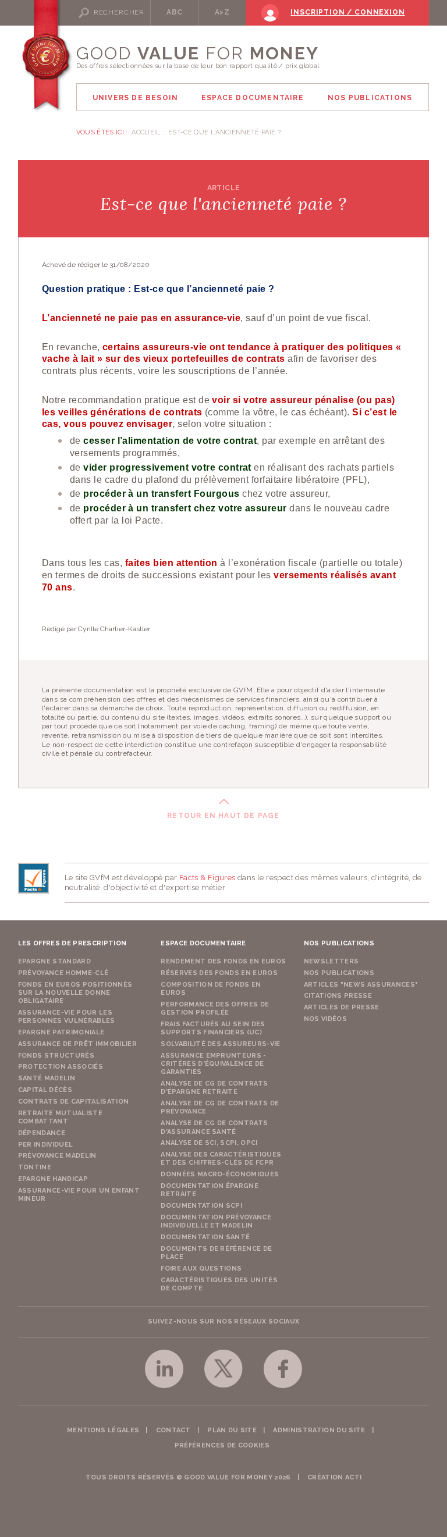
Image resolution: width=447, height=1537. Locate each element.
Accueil (146, 132)
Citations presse (338, 995)
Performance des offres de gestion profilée (215, 1008)
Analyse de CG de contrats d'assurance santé (214, 1127)
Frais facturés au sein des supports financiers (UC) (213, 1028)
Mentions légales (103, 1430)
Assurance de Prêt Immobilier (77, 1044)
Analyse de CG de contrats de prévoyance (220, 1107)
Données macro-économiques (220, 1174)
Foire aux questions (201, 1268)
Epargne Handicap (53, 1179)
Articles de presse (341, 1007)
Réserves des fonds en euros (219, 973)
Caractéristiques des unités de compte (219, 1284)
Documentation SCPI (201, 1205)
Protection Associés (60, 1066)
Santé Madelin (46, 1078)
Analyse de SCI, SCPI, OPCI (209, 1143)
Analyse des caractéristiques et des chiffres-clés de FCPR (221, 1158)
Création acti (334, 1477)
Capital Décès (45, 1090)
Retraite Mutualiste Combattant (60, 1117)
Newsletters (331, 961)
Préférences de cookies (222, 1445)
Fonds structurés (56, 1055)
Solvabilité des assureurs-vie (221, 1044)
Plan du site (232, 1430)
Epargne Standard (54, 961)
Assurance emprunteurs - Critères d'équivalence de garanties (214, 1064)
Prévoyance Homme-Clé (63, 973)
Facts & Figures (207, 877)
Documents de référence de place (216, 1253)
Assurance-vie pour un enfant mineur (79, 1194)
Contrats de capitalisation (73, 1101)
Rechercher (119, 12)
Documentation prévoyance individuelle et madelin (216, 1221)
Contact (173, 1430)
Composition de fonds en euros (211, 989)
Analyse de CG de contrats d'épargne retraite (214, 1087)
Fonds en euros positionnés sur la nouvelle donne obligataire (75, 993)
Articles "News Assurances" (361, 984)
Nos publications (339, 973)
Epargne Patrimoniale (61, 1032)
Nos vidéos (325, 1019)
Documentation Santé (205, 1237)
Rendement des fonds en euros (223, 961)
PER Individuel (45, 1144)
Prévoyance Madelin (57, 1155)
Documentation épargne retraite (209, 1190)
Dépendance (41, 1133)
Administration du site (319, 1430)
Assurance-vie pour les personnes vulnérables (66, 1016)
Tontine (34, 1167)
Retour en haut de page (223, 816)
